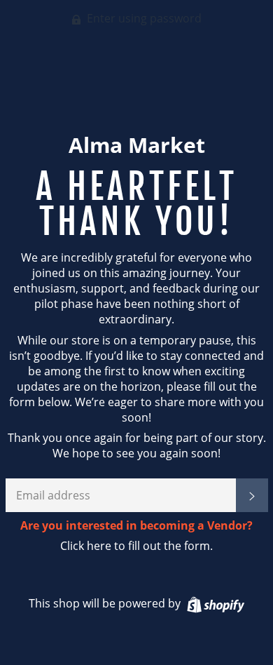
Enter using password (143, 18)
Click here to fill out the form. (136, 545)
